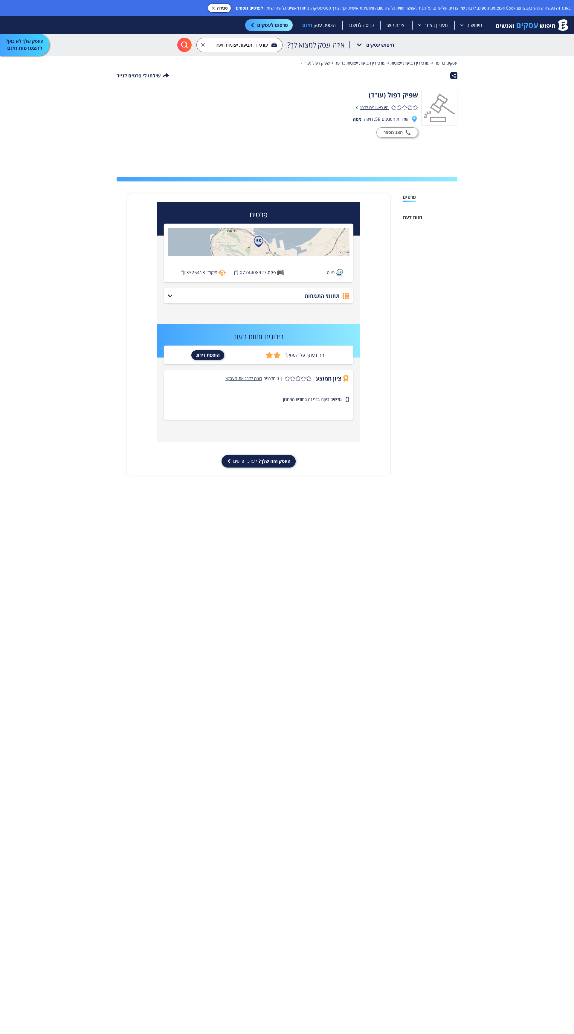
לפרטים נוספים (249, 8)
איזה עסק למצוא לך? (316, 45)
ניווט (331, 272)
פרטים (409, 197)
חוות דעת (412, 217)
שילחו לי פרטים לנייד (139, 75)
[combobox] (239, 45)
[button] (268, 378)
